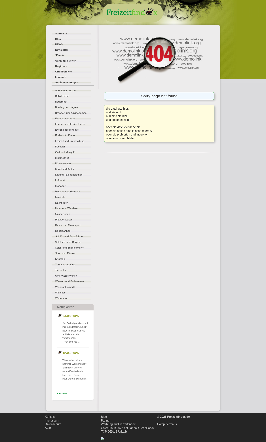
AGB (48, 428)
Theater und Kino (65, 264)
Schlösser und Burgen (68, 242)
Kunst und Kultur (64, 169)
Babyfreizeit (62, 96)
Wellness (60, 292)
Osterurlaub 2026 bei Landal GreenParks (127, 428)
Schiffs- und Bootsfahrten (69, 236)
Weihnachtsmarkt (65, 286)
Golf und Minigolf (65, 152)
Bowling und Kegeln (66, 107)
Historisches (62, 157)
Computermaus (167, 424)
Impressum (52, 420)
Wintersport (61, 298)
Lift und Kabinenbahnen (69, 174)
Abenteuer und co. (65, 90)
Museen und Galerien (67, 191)
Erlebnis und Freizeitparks (70, 124)
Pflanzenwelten (64, 219)
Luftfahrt (60, 180)
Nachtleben (61, 202)
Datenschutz (53, 424)
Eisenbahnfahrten (65, 118)
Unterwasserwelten (66, 275)
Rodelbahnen (63, 230)
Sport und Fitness (65, 253)
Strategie (60, 258)
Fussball (60, 146)
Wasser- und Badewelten (69, 281)
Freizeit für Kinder (65, 135)
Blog (104, 416)
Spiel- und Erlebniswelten (69, 247)
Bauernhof (61, 101)
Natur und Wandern (66, 208)
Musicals (60, 197)
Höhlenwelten (63, 163)
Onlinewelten (62, 213)
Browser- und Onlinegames (70, 112)
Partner (105, 420)
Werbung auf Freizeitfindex (118, 424)
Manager (60, 185)
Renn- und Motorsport (68, 225)
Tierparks (60, 270)
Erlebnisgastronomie (67, 129)
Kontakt (50, 416)
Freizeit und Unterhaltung (69, 140)
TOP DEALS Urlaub (114, 431)
